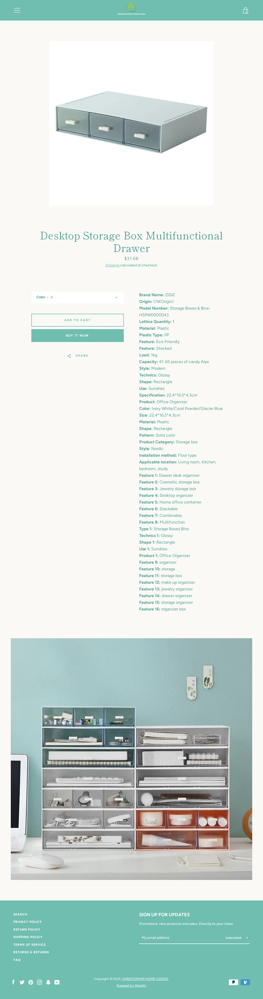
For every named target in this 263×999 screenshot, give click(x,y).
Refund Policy (26, 929)
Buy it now (77, 335)
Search (20, 914)
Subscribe (234, 938)
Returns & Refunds (31, 952)
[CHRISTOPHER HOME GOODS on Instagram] (39, 981)
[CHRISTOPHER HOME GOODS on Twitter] (22, 981)
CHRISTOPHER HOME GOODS (145, 979)
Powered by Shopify (131, 985)
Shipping (112, 265)
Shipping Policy (28, 937)
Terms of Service (29, 945)
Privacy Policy (27, 922)
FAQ (17, 960)
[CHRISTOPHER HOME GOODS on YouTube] (57, 981)
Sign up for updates (164, 914)
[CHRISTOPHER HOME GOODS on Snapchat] (48, 981)
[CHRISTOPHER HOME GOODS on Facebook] (13, 981)
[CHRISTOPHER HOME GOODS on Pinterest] (30, 981)
